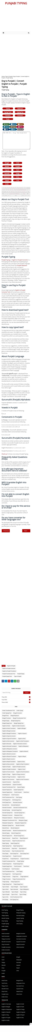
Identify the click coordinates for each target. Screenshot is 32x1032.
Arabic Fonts (5, 997)
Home (3, 76)
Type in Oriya (23, 892)
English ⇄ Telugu (20, 1009)
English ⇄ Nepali (20, 1015)
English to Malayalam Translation (10, 751)
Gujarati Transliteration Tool (8, 787)
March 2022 (16, 702)
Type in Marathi (6, 892)
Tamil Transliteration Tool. (8, 871)
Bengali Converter (17, 713)
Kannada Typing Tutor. (20, 812)
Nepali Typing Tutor (6, 846)
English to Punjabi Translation (9, 671)
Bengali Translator (6, 718)
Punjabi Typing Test (6, 863)
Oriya (17, 177)
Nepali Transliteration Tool (18, 840)
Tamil (17, 170)
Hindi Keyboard (5, 794)
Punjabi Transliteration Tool (8, 673)
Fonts (7, 119)
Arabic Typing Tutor (6, 713)
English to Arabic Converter (18, 725)
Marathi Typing (5, 833)
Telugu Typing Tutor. (18, 884)
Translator (8, 115)
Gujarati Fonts (16, 782)
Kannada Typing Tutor (7, 812)
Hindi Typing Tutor (16, 800)
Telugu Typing (5, 881)
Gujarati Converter (6, 782)
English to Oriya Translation (22, 764)
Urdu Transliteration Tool (16, 897)
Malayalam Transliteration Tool (9, 820)
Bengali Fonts (5, 715)
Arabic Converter (6, 950)
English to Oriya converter (8, 764)
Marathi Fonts (5, 828)
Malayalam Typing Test (7, 823)
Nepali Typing (5, 843)
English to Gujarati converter (9, 736)
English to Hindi (21, 738)
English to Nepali (22, 756)
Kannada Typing (6, 810)
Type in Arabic (5, 886)
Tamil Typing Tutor (17, 874)
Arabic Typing (20, 710)
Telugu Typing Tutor (7, 884)
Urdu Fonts (19, 994)
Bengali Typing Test (15, 720)
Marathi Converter (20, 825)
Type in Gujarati (23, 886)
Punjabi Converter (17, 856)
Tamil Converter (17, 866)
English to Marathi (24, 751)
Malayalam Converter (7, 815)
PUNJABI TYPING (16, 3)
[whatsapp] (15, 681)
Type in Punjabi (8, 76)
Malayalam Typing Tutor (20, 823)
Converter (20, 115)
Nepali (7, 180)
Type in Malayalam (24, 889)
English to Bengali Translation (9, 733)
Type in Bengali (14, 886)
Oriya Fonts (14, 848)
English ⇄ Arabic (6, 1020)
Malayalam (7, 177)
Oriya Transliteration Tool (18, 851)
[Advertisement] (16, 18)
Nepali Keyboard (24, 838)
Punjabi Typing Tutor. (7, 866)
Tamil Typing (19, 871)
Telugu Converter (6, 876)
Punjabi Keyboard (22, 265)
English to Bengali (22, 728)
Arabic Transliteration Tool (8, 710)
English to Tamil (21, 769)
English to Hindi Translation (22, 741)
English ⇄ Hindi (20, 1004)
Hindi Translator (15, 794)
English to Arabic (6, 725)
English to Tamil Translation (22, 771)
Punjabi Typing (5, 90)
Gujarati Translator (17, 784)
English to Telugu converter (18, 774)
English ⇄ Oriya (5, 1015)
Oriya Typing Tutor (24, 853)
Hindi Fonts (26, 792)
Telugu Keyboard (24, 876)
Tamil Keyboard (6, 869)
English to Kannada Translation (9, 746)
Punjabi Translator (25, 858)
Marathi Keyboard (15, 828)
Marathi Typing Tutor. (19, 835)
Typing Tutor (7, 112)
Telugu (18, 173)
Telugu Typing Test (15, 881)
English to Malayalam (23, 746)
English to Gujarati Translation (9, 738)
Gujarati (7, 170)
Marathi (7, 166)
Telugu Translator (6, 879)
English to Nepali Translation (9, 761)
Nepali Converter (6, 838)
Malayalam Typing (23, 820)
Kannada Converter (17, 802)
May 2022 (16, 697)
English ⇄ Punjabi (6, 1017)
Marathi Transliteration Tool (19, 830)
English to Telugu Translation (9, 777)
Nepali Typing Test (15, 843)
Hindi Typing (19, 797)
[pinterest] (9, 681)
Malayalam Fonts (18, 815)
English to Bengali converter (8, 731)
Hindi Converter (18, 792)
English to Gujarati (22, 733)
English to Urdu (21, 777)
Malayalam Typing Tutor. (8, 825)
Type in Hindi (5, 889)
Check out (4, 454)
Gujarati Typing (20, 787)
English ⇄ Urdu (20, 1017)
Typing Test (20, 112)
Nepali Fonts (15, 838)
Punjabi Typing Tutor (7, 676)
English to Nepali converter (8, 759)
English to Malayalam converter (9, 748)
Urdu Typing (5, 899)
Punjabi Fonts (5, 858)
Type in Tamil (14, 894)
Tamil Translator (15, 869)
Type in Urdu (5, 897)
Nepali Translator (6, 840)
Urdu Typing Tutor (14, 899)
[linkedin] (12, 681)
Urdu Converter (20, 947)
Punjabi (18, 166)
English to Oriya (21, 761)
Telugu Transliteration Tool (19, 879)
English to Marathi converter (8, 754)
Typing (8, 108)
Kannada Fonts (5, 805)
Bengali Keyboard (15, 715)
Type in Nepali (15, 892)
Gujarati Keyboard (6, 784)
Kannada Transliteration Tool (20, 807)
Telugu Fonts (15, 876)
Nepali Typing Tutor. (18, 846)
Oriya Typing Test (14, 853)
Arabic (7, 184)
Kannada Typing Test (16, 810)
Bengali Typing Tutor (7, 723)
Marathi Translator (6, 830)
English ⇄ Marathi (6, 1012)
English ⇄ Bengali (6, 1006)
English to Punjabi (11, 665)
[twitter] (6, 681)
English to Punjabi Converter (20, 260)
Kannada (7, 173)
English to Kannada (6, 743)
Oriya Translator (6, 851)
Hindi (17, 163)
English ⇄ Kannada (6, 1004)
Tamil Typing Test (6, 874)
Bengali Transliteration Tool (19, 718)
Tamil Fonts (26, 866)
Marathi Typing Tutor (7, 835)
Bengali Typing (5, 720)
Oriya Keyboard (22, 848)
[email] (18, 681)
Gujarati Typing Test (7, 789)
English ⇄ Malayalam (7, 1009)
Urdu (17, 180)
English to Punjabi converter (8, 668)
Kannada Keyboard (15, 805)
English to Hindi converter (8, 741)
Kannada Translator (6, 807)
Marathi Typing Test (16, 833)
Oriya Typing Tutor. (6, 856)
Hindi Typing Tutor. (6, 802)
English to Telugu (6, 774)
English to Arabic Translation (9, 728)
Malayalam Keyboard (7, 817)
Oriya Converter (6, 848)
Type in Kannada (14, 889)
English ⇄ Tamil (20, 1006)
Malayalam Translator (19, 817)
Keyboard (20, 108)
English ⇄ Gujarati (20, 1012)
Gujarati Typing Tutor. (7, 792)
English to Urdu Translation (22, 779)
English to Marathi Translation (9, 756)
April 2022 (16, 699)
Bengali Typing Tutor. (19, 723)
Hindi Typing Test (6, 800)
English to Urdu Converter (8, 779)
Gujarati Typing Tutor (18, 789)
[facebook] (3, 681)
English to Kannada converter (20, 743)
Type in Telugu (23, 894)
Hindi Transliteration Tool (8, 797)
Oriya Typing (5, 853)
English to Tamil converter (8, 771)
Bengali (7, 163)
